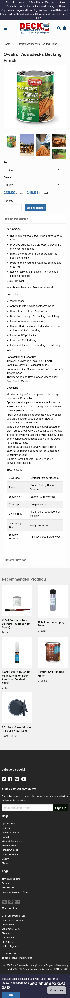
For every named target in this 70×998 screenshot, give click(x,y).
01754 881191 (9, 953)
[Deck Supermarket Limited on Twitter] (4, 778)
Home (7, 44)
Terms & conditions (11, 878)
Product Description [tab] (16, 218)
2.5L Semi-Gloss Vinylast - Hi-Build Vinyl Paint (17, 729)
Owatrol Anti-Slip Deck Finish (51, 673)
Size (6, 162)
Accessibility (8, 887)
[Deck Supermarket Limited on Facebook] (10, 778)
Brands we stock (10, 849)
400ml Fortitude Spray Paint (51, 623)
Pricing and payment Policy (15, 891)
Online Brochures (10, 854)
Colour (7, 177)
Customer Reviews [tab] (15, 560)
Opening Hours (9, 823)
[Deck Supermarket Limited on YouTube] (23, 778)
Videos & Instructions (12, 840)
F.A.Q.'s (5, 836)
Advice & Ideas (9, 845)
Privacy (5, 882)
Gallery (5, 858)
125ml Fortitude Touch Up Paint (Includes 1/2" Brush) (16, 623)
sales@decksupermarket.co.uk (17, 957)
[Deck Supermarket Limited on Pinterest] (17, 778)
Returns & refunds (10, 832)
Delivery (6, 827)
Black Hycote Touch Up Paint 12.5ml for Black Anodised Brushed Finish (16, 677)
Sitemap (6, 863)
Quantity (8, 201)
